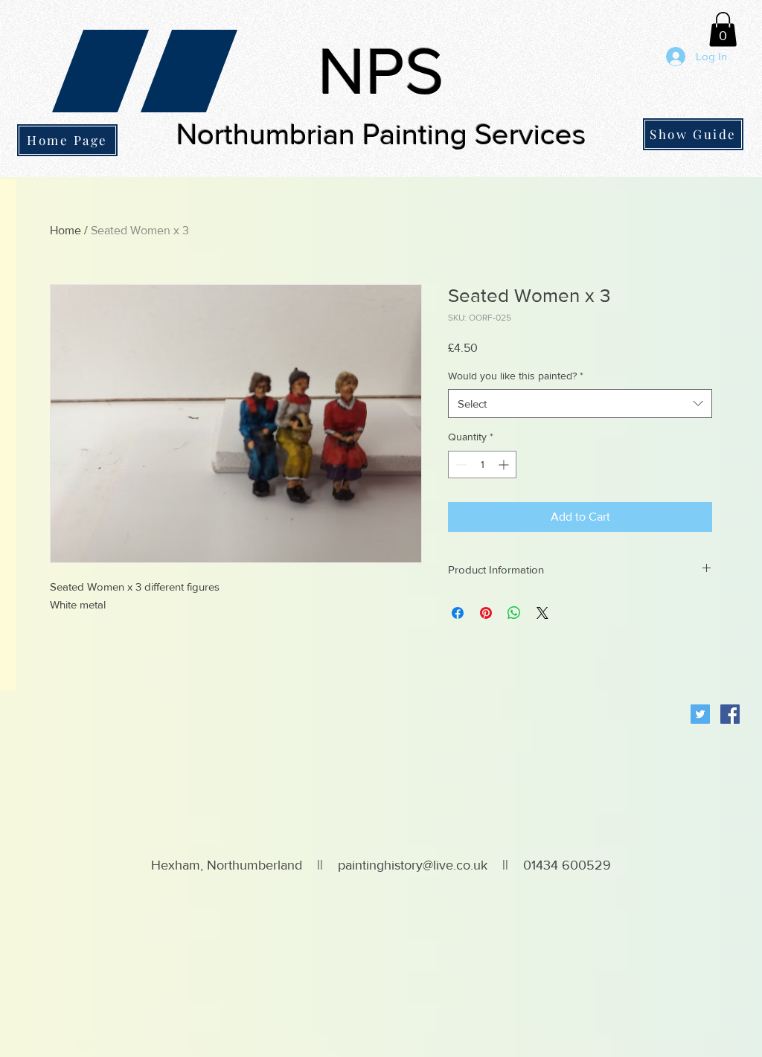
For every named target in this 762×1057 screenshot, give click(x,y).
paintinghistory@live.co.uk (412, 865)
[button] (722, 29)
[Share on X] (542, 613)
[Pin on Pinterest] (486, 613)
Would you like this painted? (515, 376)
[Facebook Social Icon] (730, 714)
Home (65, 230)
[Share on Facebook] (458, 613)
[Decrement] (459, 465)
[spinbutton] (482, 465)
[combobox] (580, 403)
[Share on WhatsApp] (514, 613)
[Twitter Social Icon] (700, 714)
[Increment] (505, 465)
